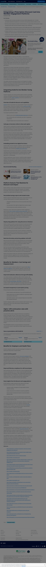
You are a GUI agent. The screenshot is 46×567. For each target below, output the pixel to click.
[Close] (45, 565)
